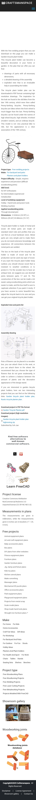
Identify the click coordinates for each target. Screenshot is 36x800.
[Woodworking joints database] (18, 752)
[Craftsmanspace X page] (14, 454)
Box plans (8, 548)
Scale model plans (11, 605)
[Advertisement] (18, 31)
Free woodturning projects (13, 678)
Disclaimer (6, 791)
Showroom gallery (11, 794)
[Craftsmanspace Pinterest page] (21, 454)
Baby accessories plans (13, 544)
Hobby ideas (8, 647)
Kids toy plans (9, 571)
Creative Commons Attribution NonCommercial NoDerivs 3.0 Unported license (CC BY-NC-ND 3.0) (16, 502)
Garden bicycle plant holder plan (20, 396)
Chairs (5, 659)
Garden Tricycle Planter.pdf (13, 410)
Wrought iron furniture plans (15, 613)
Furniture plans (10, 559)
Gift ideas (21, 632)
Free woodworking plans (13, 674)
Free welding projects (20, 169)
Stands (20, 659)
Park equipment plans (13, 594)
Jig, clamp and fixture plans (15, 567)
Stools (25, 643)
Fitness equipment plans (14, 555)
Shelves (18, 662)
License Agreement (23, 791)
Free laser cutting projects (13, 686)
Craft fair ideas (9, 632)
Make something (11, 578)
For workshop (8, 636)
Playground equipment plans (15, 598)
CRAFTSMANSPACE (19, 3)
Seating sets (8, 662)
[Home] (3, 3)
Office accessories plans (14, 590)
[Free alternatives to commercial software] (18, 440)
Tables (12, 659)
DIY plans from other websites (16, 552)
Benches (27, 662)
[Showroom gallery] (18, 712)
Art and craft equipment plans (16, 540)
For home (7, 624)
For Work (25, 655)
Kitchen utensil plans (12, 575)
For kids (16, 624)
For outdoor (7, 643)
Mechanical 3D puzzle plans (15, 586)
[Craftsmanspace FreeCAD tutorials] (18, 475)
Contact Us (28, 794)
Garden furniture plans (13, 563)
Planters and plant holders (17, 176)
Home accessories (10, 628)
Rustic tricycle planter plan (11, 399)
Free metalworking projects (14, 690)
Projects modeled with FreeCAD (15, 693)
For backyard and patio (16, 172)
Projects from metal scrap (14, 601)
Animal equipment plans (14, 536)
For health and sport (11, 655)
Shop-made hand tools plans (15, 609)
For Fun (17, 643)
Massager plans (10, 582)
